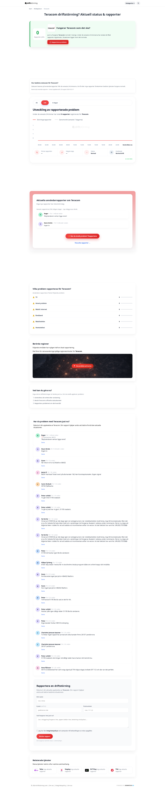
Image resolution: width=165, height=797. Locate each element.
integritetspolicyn (52, 731)
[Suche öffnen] (138, 3)
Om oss (51, 785)
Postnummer (87, 706)
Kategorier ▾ (130, 3)
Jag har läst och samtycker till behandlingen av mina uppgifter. (65, 731)
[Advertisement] (82, 61)
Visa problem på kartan (84, 366)
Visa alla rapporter (82, 243)
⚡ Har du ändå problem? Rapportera (82, 236)
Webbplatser (38, 9)
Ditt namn (40, 697)
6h (37, 103)
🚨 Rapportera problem (58, 42)
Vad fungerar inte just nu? (45, 715)
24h (45, 103)
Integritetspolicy (60, 785)
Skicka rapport (44, 736)
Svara (43, 442)
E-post (41, 706)
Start (30, 9)
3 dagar (55, 103)
